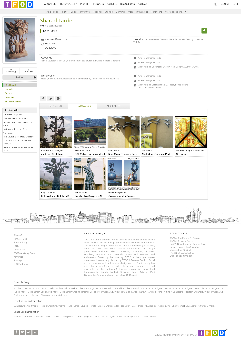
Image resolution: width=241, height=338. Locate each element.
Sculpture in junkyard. (52, 151)
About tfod (19, 235)
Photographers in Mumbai (26, 295)
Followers (28, 70)
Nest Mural (113, 151)
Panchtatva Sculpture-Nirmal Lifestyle (17, 142)
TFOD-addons (21, 264)
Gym (145, 316)
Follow (19, 77)
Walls (130, 11)
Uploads (8, 89)
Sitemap (18, 260)
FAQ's (17, 246)
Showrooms (59, 306)
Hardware (156, 11)
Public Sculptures (117, 193)
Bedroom (39, 316)
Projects (8, 93)
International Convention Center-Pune (19, 124)
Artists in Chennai (193, 292)
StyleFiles (9, 97)
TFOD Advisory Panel (24, 253)
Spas (100, 306)
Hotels (93, 306)
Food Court (125, 306)
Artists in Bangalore (173, 292)
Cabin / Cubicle (53, 316)
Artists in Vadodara (212, 292)
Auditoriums (164, 306)
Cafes (76, 306)
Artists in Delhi (139, 292)
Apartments (32, 306)
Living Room (68, 316)
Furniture (85, 11)
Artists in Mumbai (122, 292)
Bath (65, 11)
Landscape (81, 316)
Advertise (18, 257)
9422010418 (50, 48)
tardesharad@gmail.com (56, 39)
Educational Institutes (195, 306)
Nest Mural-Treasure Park (15, 129)
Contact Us (19, 250)
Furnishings (142, 11)
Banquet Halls (111, 306)
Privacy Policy (20, 242)
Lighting (120, 11)
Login (236, 4)
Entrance (136, 316)
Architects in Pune (65, 288)
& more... (211, 306)
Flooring (97, 11)
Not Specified (51, 44)
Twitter (50, 98)
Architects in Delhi (45, 288)
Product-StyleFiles (13, 102)
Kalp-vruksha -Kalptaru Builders (18, 136)
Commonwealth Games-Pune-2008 (18, 149)
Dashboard (11, 85)
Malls (69, 306)
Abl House (7, 133)
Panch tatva (81, 193)
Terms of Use (20, 239)
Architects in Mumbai (24, 288)
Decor (73, 11)
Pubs (140, 306)
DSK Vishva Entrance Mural (16, 118)
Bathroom (28, 316)
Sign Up (225, 4)
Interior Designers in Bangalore (35, 292)
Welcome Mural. (83, 151)
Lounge (84, 306)
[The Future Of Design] (18, 7)
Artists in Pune (155, 292)
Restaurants (46, 306)
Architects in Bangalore (86, 288)
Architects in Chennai (110, 288)
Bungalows (19, 306)
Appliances (53, 11)
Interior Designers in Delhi (188, 288)
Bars (134, 306)
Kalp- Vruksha (48, 193)
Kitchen (108, 11)
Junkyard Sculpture (12, 114)
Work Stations (124, 316)
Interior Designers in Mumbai (160, 288)
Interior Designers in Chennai (66, 292)
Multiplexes (150, 306)
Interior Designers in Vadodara (97, 292)
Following (11, 70)
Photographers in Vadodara (54, 295)
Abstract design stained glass (191, 151)
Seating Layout (108, 316)
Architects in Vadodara (133, 288)
